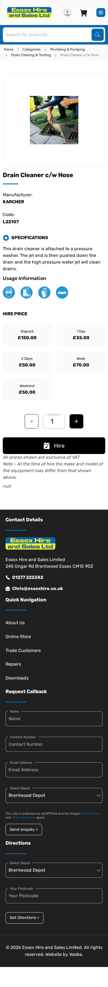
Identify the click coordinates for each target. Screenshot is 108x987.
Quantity (54, 414)
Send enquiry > (24, 829)
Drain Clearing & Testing (31, 55)
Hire (59, 445)
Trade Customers (23, 650)
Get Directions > (24, 917)
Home (8, 49)
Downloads (17, 678)
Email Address (21, 763)
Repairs (13, 664)
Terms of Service (23, 817)
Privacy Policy (91, 813)
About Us (15, 622)
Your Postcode (21, 889)
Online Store (18, 636)
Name (14, 711)
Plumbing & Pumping (67, 49)
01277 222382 (27, 577)
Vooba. (76, 954)
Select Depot (20, 788)
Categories (32, 49)
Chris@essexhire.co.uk (37, 588)
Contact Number (23, 737)
